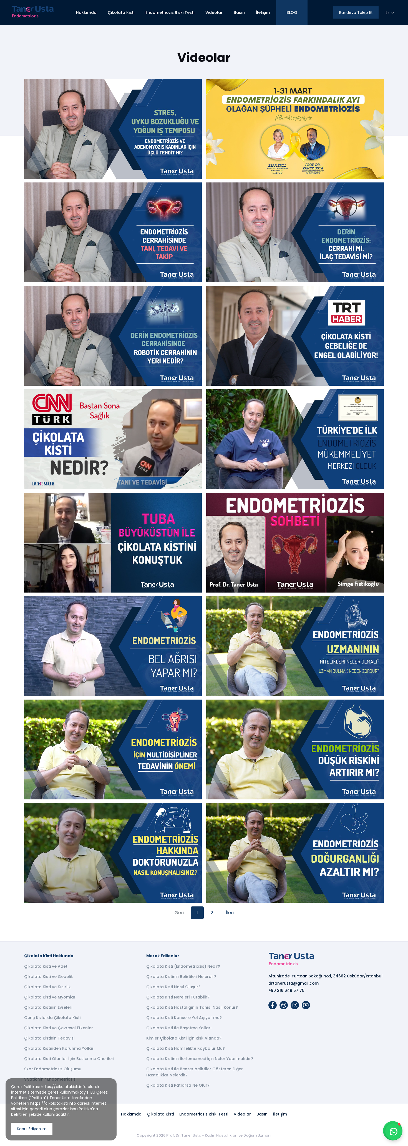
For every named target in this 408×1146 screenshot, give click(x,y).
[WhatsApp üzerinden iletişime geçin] (393, 1131)
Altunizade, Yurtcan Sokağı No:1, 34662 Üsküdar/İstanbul (325, 976)
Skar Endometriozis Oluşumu (52, 1069)
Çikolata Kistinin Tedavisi (49, 1038)
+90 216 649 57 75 (286, 990)
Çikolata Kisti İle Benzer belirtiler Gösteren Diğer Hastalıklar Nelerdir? (194, 1072)
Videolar (214, 12)
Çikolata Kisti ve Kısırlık (47, 987)
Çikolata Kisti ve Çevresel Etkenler (58, 1028)
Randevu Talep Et (356, 12)
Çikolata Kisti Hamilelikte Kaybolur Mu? (185, 1048)
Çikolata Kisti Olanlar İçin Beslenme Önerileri (69, 1058)
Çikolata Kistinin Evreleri (48, 1007)
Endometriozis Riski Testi (169, 12)
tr (387, 12)
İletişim (263, 12)
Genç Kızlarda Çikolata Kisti (52, 1017)
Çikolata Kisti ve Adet (45, 966)
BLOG (291, 12)
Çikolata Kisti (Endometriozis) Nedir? (183, 966)
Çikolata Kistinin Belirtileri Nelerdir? (181, 976)
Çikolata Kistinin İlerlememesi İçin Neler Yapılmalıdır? (199, 1058)
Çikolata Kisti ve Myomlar (49, 997)
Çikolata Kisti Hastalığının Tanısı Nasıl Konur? (192, 1007)
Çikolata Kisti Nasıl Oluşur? (173, 987)
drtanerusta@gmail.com (293, 983)
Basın (239, 12)
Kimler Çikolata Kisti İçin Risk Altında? (183, 1038)
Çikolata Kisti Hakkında (48, 956)
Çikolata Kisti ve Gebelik (48, 976)
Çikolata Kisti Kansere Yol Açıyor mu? (184, 1017)
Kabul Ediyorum (32, 1129)
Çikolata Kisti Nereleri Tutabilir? (178, 997)
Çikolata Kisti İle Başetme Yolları (178, 1028)
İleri (230, 912)
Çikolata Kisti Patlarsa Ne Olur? (178, 1085)
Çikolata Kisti (121, 12)
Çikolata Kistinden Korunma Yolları (59, 1048)
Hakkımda (86, 12)
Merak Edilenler (162, 956)
